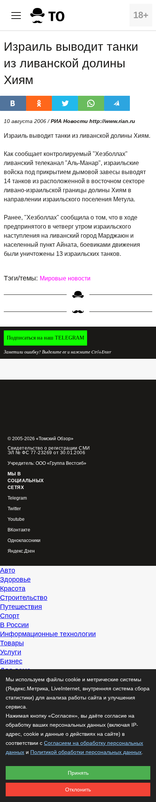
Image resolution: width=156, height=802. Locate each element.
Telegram (17, 498)
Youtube (16, 519)
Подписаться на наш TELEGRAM (45, 338)
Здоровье (15, 579)
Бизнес (11, 661)
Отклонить (78, 789)
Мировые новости (65, 278)
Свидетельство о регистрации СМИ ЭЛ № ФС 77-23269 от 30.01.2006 (49, 450)
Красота (12, 588)
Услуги (10, 652)
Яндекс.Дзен (21, 551)
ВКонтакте (19, 530)
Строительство (23, 597)
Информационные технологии (48, 634)
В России (14, 625)
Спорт (9, 616)
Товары (12, 643)
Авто (7, 570)
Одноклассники (24, 540)
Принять (78, 773)
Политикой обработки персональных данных (86, 752)
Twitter (14, 508)
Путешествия (21, 606)
